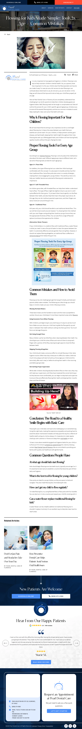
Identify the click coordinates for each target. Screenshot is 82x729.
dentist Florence (45, 156)
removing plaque (35, 236)
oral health (64, 438)
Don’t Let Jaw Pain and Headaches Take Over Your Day (13, 557)
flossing (75, 315)
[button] (41, 626)
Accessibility (49, 726)
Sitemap (34, 726)
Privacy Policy (41, 726)
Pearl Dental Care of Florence (44, 447)
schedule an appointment (53, 445)
